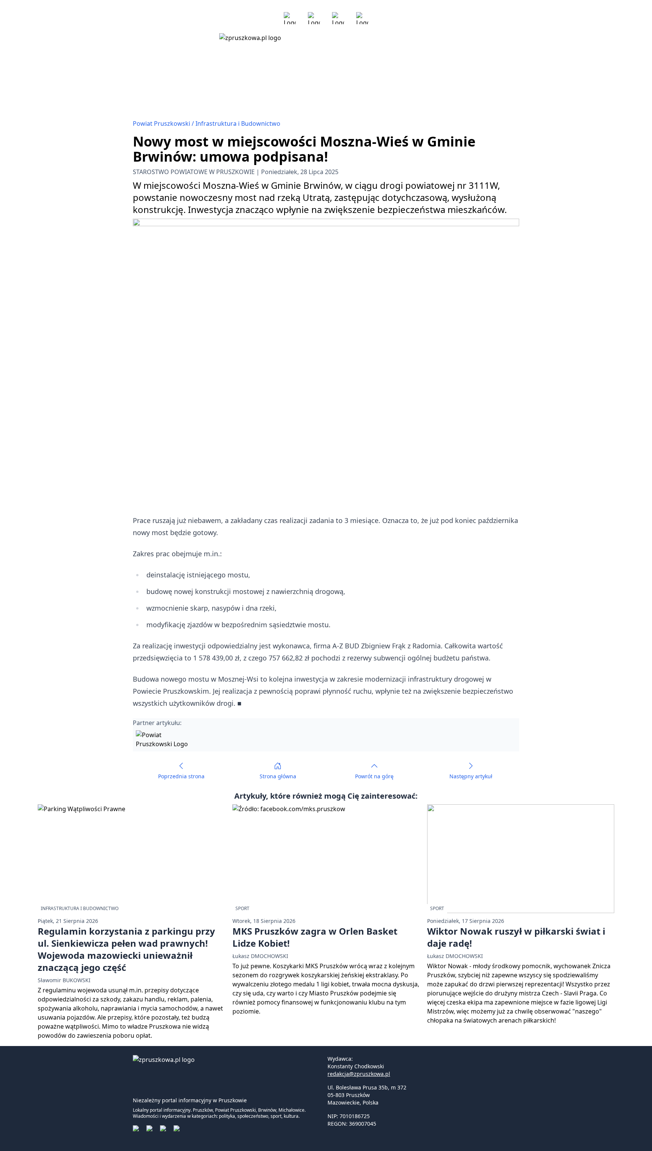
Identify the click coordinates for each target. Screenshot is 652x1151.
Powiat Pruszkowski (162, 123)
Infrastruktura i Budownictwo (237, 123)
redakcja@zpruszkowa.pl (359, 1073)
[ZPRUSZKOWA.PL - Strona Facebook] (290, 18)
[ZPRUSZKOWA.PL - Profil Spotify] (362, 18)
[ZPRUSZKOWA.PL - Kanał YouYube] (338, 18)
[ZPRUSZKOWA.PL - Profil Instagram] (314, 18)
